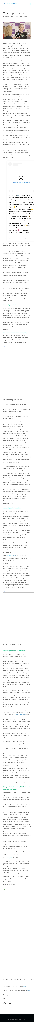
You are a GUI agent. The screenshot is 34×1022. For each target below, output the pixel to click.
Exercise (5, 19)
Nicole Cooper (9, 16)
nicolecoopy (21, 238)
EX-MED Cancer (11, 556)
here (24, 986)
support (9, 858)
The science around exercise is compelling (15, 333)
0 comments (13, 19)
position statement (20, 715)
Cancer (25, 16)
